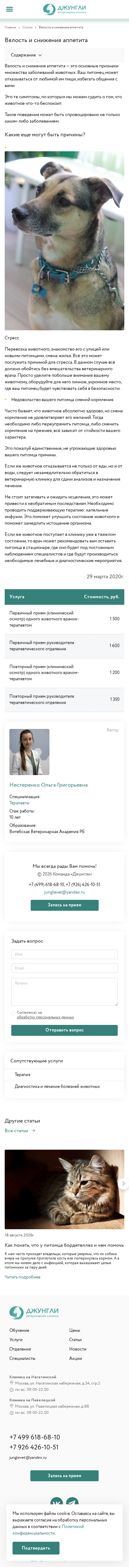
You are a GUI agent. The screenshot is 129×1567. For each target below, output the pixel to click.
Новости (77, 1349)
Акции (75, 1359)
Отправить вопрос (64, 1030)
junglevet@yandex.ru (64, 892)
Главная (10, 27)
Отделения (20, 1349)
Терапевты (19, 803)
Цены (74, 1330)
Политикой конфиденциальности (48, 1530)
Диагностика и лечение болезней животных (57, 1087)
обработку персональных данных (45, 1017)
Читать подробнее (22, 1277)
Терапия (22, 1075)
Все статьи (17, 1130)
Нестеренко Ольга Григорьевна (48, 785)
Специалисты (22, 1359)
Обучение (19, 1330)
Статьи (28, 27)
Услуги (16, 1340)
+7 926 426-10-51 (34, 1448)
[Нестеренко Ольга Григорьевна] (29, 752)
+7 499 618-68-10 (34, 1438)
